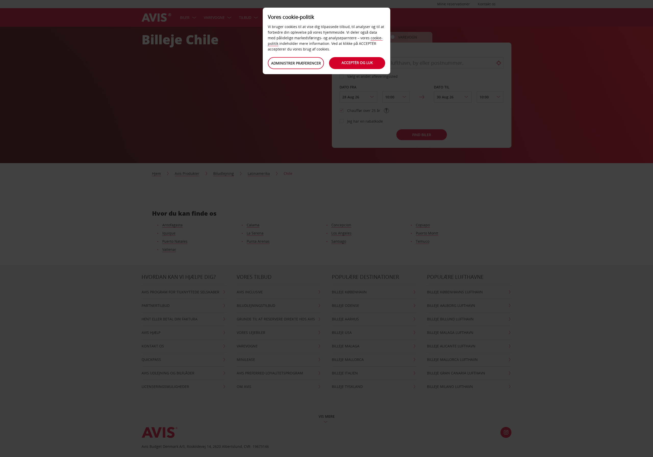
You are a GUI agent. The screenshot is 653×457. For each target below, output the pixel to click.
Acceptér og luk (357, 62)
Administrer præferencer (296, 63)
